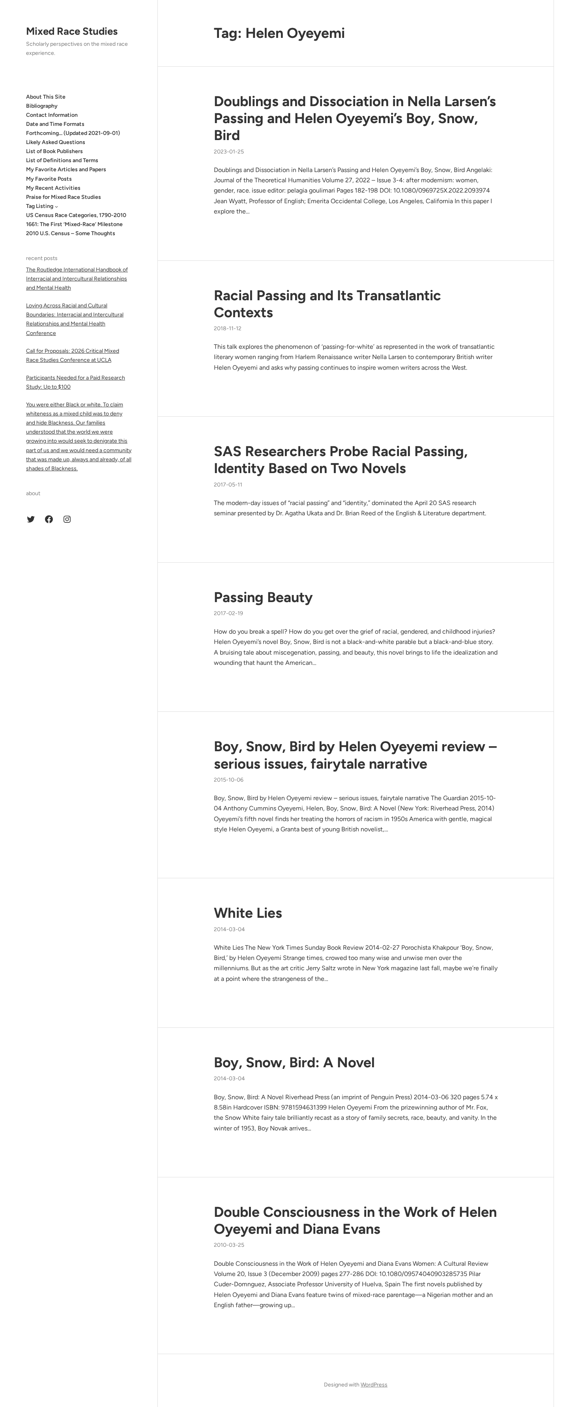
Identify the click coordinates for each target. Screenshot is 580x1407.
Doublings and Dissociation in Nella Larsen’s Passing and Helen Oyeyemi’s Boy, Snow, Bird (355, 118)
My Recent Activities (53, 188)
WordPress (374, 1384)
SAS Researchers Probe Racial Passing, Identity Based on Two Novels (341, 460)
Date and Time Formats (55, 124)
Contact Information (52, 115)
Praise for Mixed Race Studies (63, 197)
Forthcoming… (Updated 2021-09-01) (73, 133)
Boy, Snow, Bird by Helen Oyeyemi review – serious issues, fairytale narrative (355, 755)
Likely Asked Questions (55, 142)
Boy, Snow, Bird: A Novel (294, 1062)
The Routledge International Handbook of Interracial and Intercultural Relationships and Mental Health (77, 278)
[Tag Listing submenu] (56, 206)
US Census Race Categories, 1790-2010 (76, 215)
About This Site (45, 97)
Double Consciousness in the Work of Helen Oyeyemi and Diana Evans (355, 1220)
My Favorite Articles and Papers (66, 170)
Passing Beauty (263, 597)
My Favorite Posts (49, 179)
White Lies (248, 912)
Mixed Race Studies (72, 31)
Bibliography (42, 106)
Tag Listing (39, 206)
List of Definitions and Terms (62, 160)
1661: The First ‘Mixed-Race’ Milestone (74, 224)
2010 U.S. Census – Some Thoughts (70, 233)
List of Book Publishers (54, 151)
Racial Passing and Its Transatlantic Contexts (327, 304)
